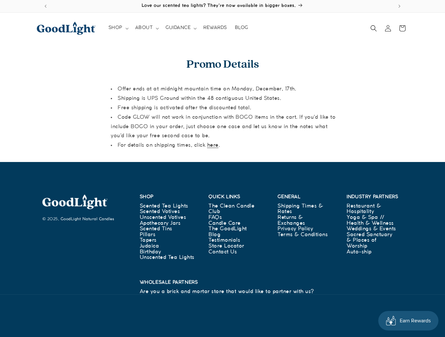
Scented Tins (156, 228)
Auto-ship (359, 251)
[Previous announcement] (45, 6)
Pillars (148, 234)
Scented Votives (160, 211)
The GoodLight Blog (227, 231)
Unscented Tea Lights (167, 257)
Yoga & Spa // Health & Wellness (370, 220)
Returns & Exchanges (291, 220)
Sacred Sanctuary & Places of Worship (369, 240)
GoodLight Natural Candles (87, 219)
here (213, 145)
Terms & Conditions (303, 234)
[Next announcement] (399, 6)
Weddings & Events (371, 228)
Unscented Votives (163, 217)
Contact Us (222, 251)
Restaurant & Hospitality (364, 209)
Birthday (150, 251)
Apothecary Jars (160, 223)
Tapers (148, 240)
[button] (118, 28)
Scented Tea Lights (164, 206)
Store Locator (226, 246)
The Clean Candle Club (231, 209)
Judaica (149, 246)
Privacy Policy (295, 228)
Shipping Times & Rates (300, 209)
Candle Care (224, 223)
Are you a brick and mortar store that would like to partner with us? (227, 291)
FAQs (215, 217)
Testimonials (224, 240)
